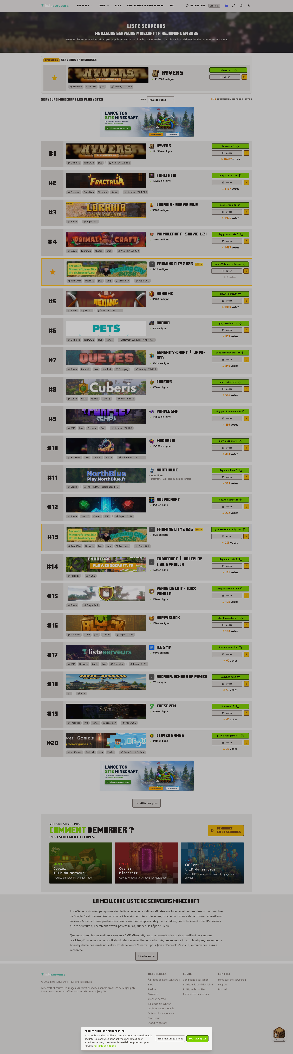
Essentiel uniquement (170, 1038)
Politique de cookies (104, 1045)
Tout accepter (197, 1038)
